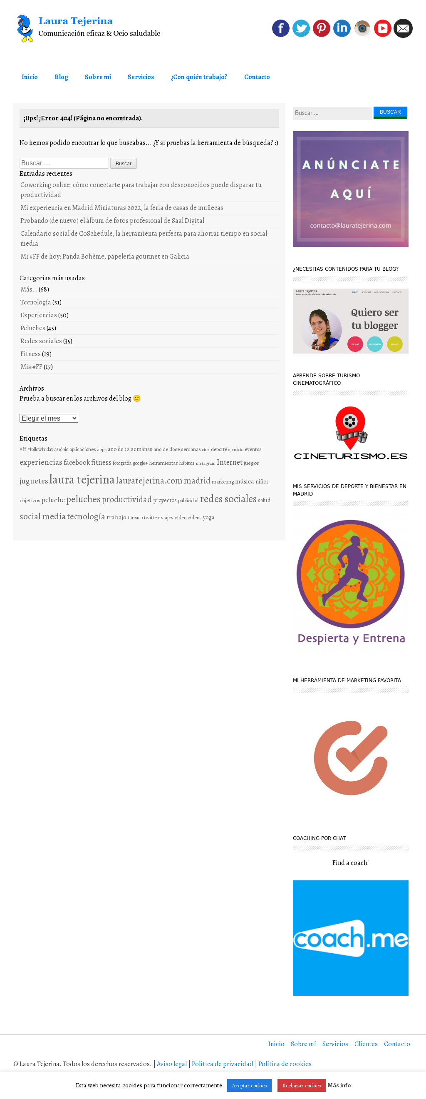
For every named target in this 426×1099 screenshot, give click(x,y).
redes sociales (228, 499)
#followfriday (40, 449)
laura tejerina (82, 479)
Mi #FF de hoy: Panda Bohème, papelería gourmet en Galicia (104, 256)
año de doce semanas (177, 449)
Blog (61, 77)
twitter (152, 517)
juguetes (34, 480)
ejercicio (235, 449)
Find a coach (349, 862)
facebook (77, 462)
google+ (140, 463)
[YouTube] (382, 35)
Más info (339, 1085)
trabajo (116, 517)
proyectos (165, 500)
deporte (219, 449)
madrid (197, 480)
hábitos (187, 462)
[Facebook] (280, 35)
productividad (127, 499)
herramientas (163, 462)
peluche (53, 500)
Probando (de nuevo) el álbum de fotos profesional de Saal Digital (112, 220)
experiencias (41, 462)
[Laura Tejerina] (93, 29)
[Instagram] (362, 35)
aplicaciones (82, 449)
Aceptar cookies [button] (249, 1085)
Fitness (30, 354)
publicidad (188, 500)
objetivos (30, 500)
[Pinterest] (321, 35)
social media (43, 516)
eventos (253, 449)
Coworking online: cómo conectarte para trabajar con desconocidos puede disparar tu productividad (141, 189)
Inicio (30, 77)
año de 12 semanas (130, 449)
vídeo (180, 517)
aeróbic (61, 449)
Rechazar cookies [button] (301, 1085)
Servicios (141, 77)
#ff (23, 449)
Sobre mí (98, 77)
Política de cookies (285, 1064)
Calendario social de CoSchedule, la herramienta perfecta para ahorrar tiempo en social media (143, 238)
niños (262, 482)
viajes (167, 517)
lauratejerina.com (149, 480)
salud (264, 500)
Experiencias (38, 315)
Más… (28, 289)
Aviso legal (172, 1064)
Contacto (257, 77)
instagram (205, 463)
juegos (251, 463)
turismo (135, 517)
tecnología (86, 516)
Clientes (366, 1044)
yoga (208, 517)
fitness (101, 462)
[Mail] (403, 35)
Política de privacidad (222, 1064)
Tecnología (35, 302)
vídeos (195, 517)
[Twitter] (301, 35)
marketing (223, 481)
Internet (230, 462)
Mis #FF (31, 366)
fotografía (122, 463)
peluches (83, 499)
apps (101, 449)
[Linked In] (342, 35)
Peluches (32, 328)
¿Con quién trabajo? (199, 77)
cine (206, 449)
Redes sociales (41, 341)
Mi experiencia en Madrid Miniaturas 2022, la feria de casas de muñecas (121, 207)
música (244, 481)
